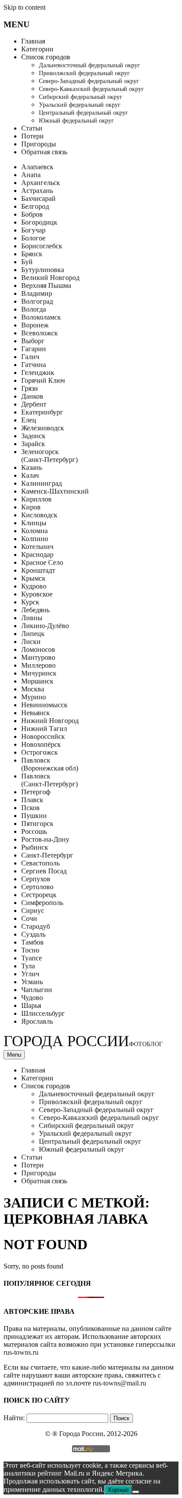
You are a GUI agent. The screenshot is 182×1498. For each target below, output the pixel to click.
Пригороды (38, 144)
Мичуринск (39, 673)
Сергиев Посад (44, 871)
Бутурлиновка (42, 269)
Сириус (32, 910)
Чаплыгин (36, 989)
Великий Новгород (50, 277)
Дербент (33, 404)
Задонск (33, 436)
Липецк (33, 633)
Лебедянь (35, 610)
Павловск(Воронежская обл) (49, 764)
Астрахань (37, 190)
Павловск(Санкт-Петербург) (49, 780)
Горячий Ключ (43, 380)
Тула (28, 966)
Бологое (33, 238)
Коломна (34, 530)
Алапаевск (37, 167)
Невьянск (35, 712)
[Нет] (135, 1492)
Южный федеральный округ (76, 120)
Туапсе (31, 958)
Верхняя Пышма (46, 285)
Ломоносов (38, 649)
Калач (30, 475)
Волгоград (37, 301)
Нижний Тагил (44, 728)
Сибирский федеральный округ (80, 97)
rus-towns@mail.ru (119, 1383)
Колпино (34, 538)
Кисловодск (39, 515)
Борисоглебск (41, 246)
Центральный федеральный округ (83, 112)
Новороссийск (43, 736)
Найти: (14, 1418)
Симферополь (42, 902)
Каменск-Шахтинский (55, 491)
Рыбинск (34, 847)
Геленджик (37, 372)
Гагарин (33, 349)
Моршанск (37, 681)
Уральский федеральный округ (80, 105)
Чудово (32, 997)
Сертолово (37, 887)
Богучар (33, 230)
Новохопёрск (41, 744)
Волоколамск (41, 317)
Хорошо (118, 1490)
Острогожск (39, 752)
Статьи (31, 128)
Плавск (32, 800)
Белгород (35, 206)
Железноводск (42, 428)
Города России (83, 1041)
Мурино (33, 697)
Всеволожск (39, 333)
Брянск (31, 254)
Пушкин (34, 815)
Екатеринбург (42, 412)
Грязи (29, 388)
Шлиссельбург (43, 1013)
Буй (27, 261)
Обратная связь (44, 152)
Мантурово (38, 657)
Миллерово (38, 665)
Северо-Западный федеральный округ (89, 81)
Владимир (36, 293)
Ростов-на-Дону (45, 839)
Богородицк (39, 222)
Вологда (33, 309)
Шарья (31, 1005)
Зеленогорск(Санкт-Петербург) (49, 455)
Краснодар (37, 554)
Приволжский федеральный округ (84, 73)
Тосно (30, 950)
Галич (30, 356)
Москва (32, 689)
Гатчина (33, 364)
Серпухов (35, 879)
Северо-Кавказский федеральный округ (91, 89)
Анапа (31, 174)
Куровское (37, 594)
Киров (31, 507)
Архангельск (40, 182)
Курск (30, 602)
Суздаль (33, 934)
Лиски (31, 641)
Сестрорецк (39, 894)
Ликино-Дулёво (45, 625)
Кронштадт (38, 570)
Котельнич (37, 546)
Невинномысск (44, 705)
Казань (31, 467)
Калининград (41, 483)
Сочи (29, 918)
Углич (30, 974)
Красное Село (42, 562)
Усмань (32, 981)
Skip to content (25, 7)
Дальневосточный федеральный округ (89, 65)
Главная (33, 41)
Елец (28, 420)
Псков (30, 807)
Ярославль (37, 1021)
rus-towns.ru (21, 1352)
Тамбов (32, 942)
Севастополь (40, 863)
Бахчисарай (38, 198)
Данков (32, 396)
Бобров (32, 214)
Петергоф (35, 792)
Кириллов (36, 499)
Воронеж (35, 325)
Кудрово (33, 586)
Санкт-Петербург (47, 855)
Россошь (34, 831)
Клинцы (33, 523)
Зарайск (33, 443)
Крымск (33, 578)
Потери (32, 136)
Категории (37, 49)
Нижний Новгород (50, 720)
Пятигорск (37, 823)
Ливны (31, 618)
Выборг (33, 341)
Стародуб (35, 926)
